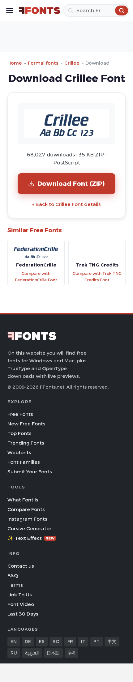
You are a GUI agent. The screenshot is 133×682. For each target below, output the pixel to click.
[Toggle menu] (9, 10)
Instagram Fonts (27, 519)
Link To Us (19, 595)
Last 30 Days (22, 614)
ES (42, 641)
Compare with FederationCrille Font (36, 276)
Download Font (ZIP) (71, 183)
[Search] (121, 10)
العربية (32, 653)
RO (56, 641)
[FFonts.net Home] (39, 10)
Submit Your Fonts (29, 472)
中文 (112, 641)
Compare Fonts (26, 509)
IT (83, 641)
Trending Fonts (25, 443)
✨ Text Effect (31, 538)
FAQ (12, 575)
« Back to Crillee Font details (66, 204)
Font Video (20, 604)
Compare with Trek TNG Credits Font (97, 276)
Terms (15, 585)
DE (28, 641)
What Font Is (22, 500)
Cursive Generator (29, 528)
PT (96, 641)
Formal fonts (43, 63)
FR (70, 641)
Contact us (20, 566)
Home (14, 63)
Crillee (71, 63)
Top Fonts (19, 433)
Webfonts (19, 452)
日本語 (53, 653)
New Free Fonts (26, 424)
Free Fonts (20, 414)
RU (14, 653)
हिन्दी (71, 653)
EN (14, 641)
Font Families (23, 462)
